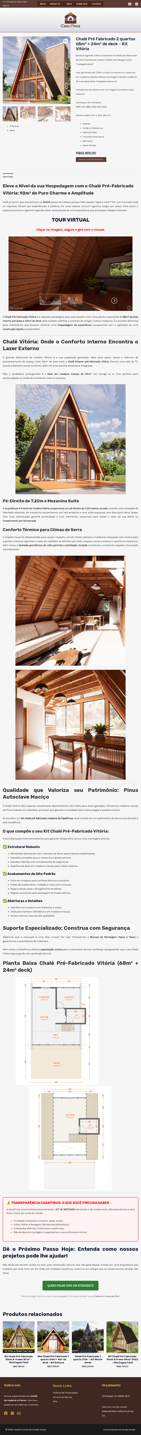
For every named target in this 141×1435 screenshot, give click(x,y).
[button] (61, 3)
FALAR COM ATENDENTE (91, 159)
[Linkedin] (19, 1413)
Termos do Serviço (62, 1397)
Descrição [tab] (8, 176)
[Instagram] (136, 4)
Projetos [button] (55, 3)
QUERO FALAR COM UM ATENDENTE (70, 1285)
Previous (14, 126)
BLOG (69, 3)
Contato (96, 3)
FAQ (55, 1401)
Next (12, 130)
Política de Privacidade (65, 1392)
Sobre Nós (81, 3)
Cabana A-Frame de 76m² (107, 1296)
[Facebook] (129, 4)
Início (43, 3)
